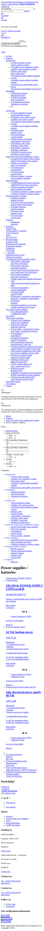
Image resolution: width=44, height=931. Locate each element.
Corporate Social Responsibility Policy (21, 259)
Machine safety (16, 371)
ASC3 (8, 235)
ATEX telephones (18, 100)
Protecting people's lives (15, 255)
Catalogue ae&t (12, 242)
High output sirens (18, 74)
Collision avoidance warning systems (25, 194)
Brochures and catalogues (16, 244)
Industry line (11, 60)
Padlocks (9, 220)
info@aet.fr (5, 883)
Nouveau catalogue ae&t (20, 357)
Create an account (13, 31)
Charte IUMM (16, 294)
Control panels (16, 174)
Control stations (17, 137)
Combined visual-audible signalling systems (24, 81)
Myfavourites (5, 14)
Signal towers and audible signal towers (26, 89)
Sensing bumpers (17, 209)
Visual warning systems (20, 65)
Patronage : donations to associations (25, 299)
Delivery (9, 816)
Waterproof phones (18, 95)
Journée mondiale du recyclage (23, 307)
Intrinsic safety (16, 133)
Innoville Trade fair (18, 327)
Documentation (12, 240)
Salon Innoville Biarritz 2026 (22, 379)
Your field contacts (13, 382)
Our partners (11, 384)
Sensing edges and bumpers (21, 205)
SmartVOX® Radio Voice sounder (24, 161)
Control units (16, 218)
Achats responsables (18, 290)
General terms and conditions (17, 819)
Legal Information (13, 823)
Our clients (10, 316)
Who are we (10, 803)
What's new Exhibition (14, 318)
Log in (4, 31)
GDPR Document (13, 825)
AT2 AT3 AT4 (11, 237)
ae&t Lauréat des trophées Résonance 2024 (25, 284)
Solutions (9, 226)
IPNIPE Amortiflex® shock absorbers (25, 375)
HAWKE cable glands (19, 146)
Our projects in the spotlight (16, 309)
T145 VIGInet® (12, 233)
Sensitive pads (16, 213)
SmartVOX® (11, 229)
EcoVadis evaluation (19, 268)
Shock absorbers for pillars (21, 189)
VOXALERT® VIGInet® (16, 231)
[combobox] (12, 11)
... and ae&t (10, 253)
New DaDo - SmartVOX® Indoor (24, 331)
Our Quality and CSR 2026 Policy (24, 272)
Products (9, 58)
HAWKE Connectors (19, 150)
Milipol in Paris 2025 (19, 362)
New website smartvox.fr (20, 366)
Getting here (6, 851)
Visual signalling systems (20, 115)
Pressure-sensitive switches (16, 196)
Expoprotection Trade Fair (21, 344)
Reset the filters (12, 431)
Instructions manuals (14, 246)
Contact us (5, 6)
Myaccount (4, 19)
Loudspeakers (16, 170)
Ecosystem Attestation (19, 277)
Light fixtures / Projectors (20, 141)
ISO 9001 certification (19, 264)
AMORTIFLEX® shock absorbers (24, 185)
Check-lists (10, 250)
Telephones (10, 91)
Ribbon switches (17, 200)
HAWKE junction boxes (20, 154)
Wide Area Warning (18, 165)
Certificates (10, 248)
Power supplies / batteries (20, 178)
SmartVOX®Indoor (18, 340)
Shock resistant (11, 181)
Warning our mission (14, 257)
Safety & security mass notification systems (22, 157)
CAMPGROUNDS (18, 314)
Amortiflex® (16, 336)
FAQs (8, 821)
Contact (9, 386)
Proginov (14, 303)
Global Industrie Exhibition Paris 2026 (25, 349)
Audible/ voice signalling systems (24, 69)
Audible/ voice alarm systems (22, 119)
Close (3, 52)
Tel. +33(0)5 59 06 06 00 (10, 881)
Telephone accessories (19, 104)
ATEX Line (10, 111)
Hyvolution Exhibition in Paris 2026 (25, 353)
